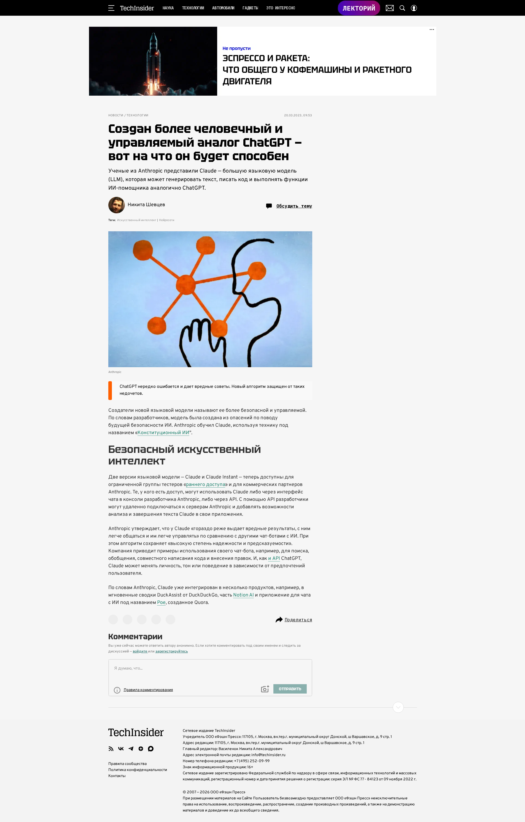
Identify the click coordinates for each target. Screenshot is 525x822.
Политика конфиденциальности (137, 770)
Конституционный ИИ (163, 433)
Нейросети (166, 220)
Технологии (137, 115)
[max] (151, 748)
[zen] (141, 748)
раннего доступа (205, 485)
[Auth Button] (414, 8)
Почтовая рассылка (390, 8)
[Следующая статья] (262, 707)
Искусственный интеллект (136, 220)
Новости (115, 115)
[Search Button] (402, 8)
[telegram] (131, 748)
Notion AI (243, 595)
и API (274, 558)
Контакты (117, 776)
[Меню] (111, 8)
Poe (161, 603)
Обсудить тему (294, 206)
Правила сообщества (127, 764)
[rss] (111, 748)
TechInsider (137, 8)
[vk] (121, 748)
